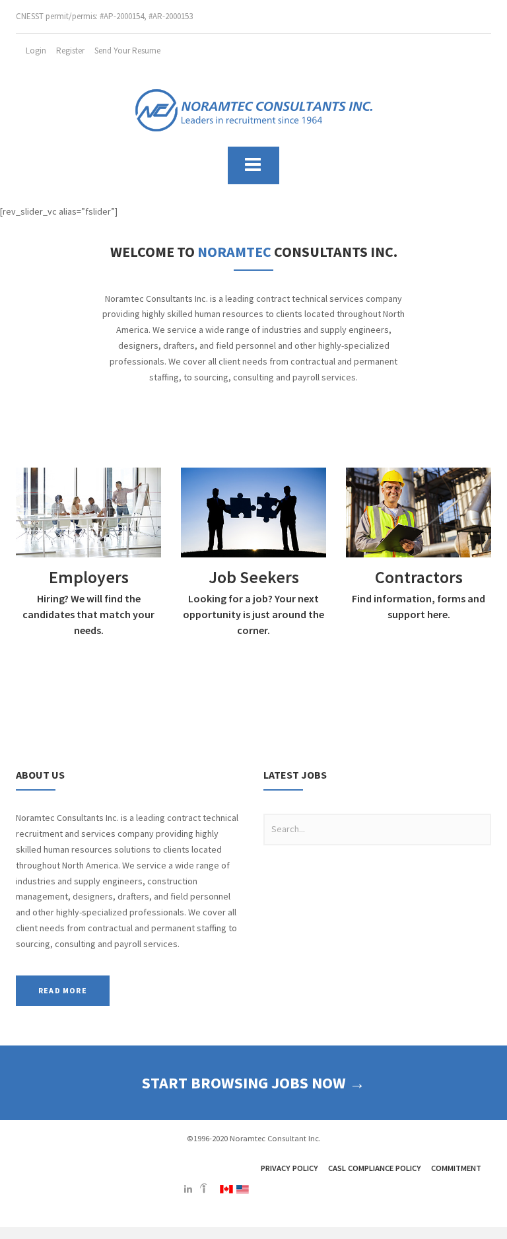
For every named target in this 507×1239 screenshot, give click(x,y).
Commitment (456, 1168)
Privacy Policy (289, 1168)
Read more (62, 990)
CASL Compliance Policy (374, 1168)
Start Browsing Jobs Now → (253, 1083)
